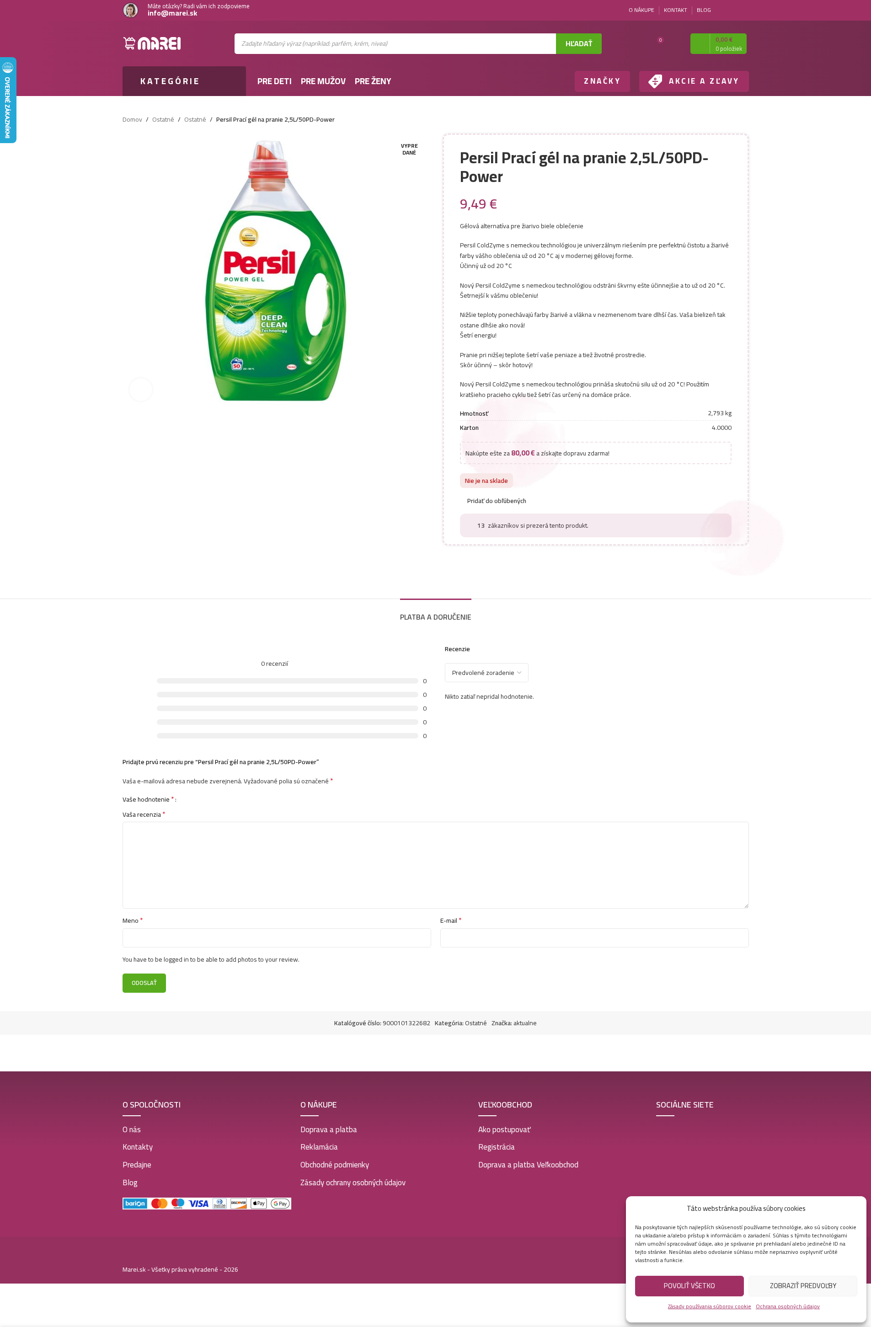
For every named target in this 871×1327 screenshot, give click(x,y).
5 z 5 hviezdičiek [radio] (214, 799)
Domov (132, 119)
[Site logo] (152, 43)
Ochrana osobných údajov (788, 1306)
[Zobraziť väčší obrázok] (140, 389)
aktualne (525, 1023)
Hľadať (579, 43)
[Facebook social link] (732, 10)
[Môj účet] (675, 43)
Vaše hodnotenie (148, 799)
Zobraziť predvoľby (803, 1285)
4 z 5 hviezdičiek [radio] (207, 799)
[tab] (435, 612)
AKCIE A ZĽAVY (704, 81)
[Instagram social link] (743, 10)
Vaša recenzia (144, 814)
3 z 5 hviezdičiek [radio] (200, 799)
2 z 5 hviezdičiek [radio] (193, 799)
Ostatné (163, 119)
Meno (133, 920)
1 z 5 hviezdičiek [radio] (186, 799)
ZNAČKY (602, 81)
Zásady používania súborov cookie (709, 1306)
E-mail (451, 920)
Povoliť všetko (689, 1285)
